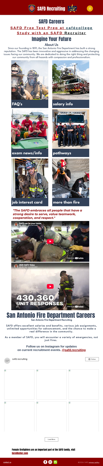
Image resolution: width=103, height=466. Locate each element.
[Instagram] (50, 462)
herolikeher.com (20, 453)
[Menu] (90, 8)
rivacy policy (94, 462)
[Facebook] (45, 462)
